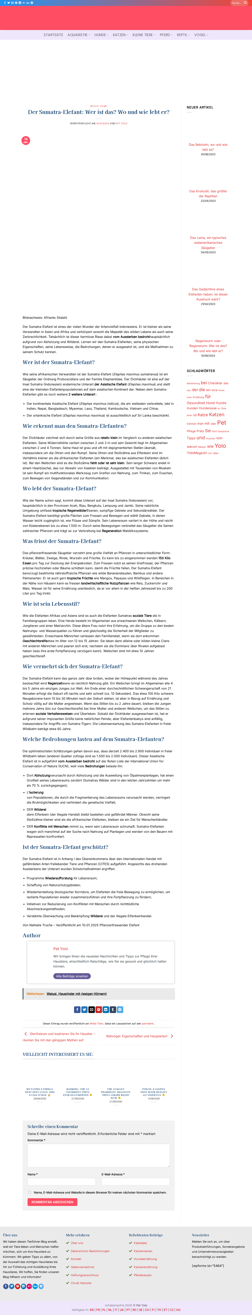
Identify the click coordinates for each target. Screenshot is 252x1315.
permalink (148, 1023)
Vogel (200, 35)
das (225, 383)
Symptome (223, 431)
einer (189, 397)
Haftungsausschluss (85, 1275)
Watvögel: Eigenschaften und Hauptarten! (137, 1036)
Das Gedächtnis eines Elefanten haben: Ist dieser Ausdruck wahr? (208, 294)
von (219, 438)
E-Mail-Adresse (113, 1174)
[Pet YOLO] (126, 18)
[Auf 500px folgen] (27, 3)
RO (134, 1309)
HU (178, 1309)
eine (215, 390)
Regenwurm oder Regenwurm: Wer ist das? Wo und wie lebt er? (208, 346)
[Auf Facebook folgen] (5, 3)
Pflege (191, 431)
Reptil (182, 35)
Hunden (192, 408)
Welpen (202, 447)
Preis (200, 431)
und (200, 437)
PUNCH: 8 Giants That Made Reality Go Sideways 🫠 (153, 1092)
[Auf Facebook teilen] (77, 1009)
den (189, 390)
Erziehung (198, 397)
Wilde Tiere (98, 105)
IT (116, 1309)
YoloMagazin (197, 453)
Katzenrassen (143, 1251)
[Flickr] (24, 3)
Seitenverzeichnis (82, 1267)
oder (213, 423)
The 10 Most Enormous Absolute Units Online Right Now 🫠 (115, 1093)
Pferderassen (143, 1275)
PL (104, 1309)
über (216, 453)
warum (192, 447)
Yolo (220, 445)
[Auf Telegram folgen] (32, 3)
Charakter (215, 383)
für (208, 396)
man (200, 423)
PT (128, 1309)
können (191, 423)
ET (165, 1309)
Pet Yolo (121, 123)
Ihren (189, 415)
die (202, 389)
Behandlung (193, 383)
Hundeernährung (145, 1259)
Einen (222, 390)
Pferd (165, 35)
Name (33, 1174)
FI (153, 1309)
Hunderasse (208, 408)
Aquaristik (78, 35)
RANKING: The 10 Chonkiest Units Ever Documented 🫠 (77, 1092)
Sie (208, 430)
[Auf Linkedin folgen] (20, 3)
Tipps (191, 438)
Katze (203, 414)
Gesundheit (196, 403)
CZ (172, 1309)
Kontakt (76, 1259)
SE (141, 1309)
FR (98, 1309)
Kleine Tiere (143, 35)
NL (110, 1309)
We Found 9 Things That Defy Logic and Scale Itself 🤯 (40, 1092)
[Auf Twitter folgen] (8, 3)
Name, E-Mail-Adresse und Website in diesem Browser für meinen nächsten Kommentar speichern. (100, 1192)
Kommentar (36, 1140)
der (195, 389)
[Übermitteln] (245, 3)
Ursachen (210, 438)
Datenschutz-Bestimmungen (90, 1251)
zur (210, 453)
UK (122, 1309)
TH (159, 1309)
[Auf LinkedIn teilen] (106, 1009)
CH (147, 1309)
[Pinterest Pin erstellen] (98, 1009)
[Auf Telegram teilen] (120, 1009)
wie (210, 446)
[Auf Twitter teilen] (84, 1009)
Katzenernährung (145, 1267)
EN (92, 1309)
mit (207, 423)
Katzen (119, 35)
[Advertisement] (126, 69)
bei (204, 382)
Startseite (53, 35)
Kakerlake (140, 1243)
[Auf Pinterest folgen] (16, 3)
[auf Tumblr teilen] (113, 1009)
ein (208, 390)
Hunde (100, 35)
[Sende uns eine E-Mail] (12, 3)
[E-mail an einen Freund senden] (91, 1009)
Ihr (219, 408)
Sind (214, 431)
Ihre (223, 408)
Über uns (77, 1243)
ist (195, 415)
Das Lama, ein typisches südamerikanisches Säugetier (208, 243)
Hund (210, 403)
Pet (221, 422)
